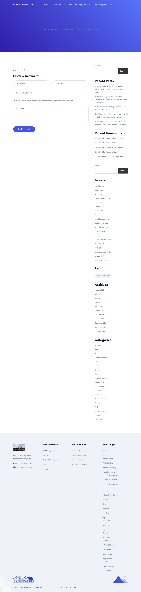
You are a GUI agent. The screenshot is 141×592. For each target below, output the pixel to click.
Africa (99, 190)
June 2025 (98, 298)
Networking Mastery (79, 455)
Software (46, 469)
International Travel (103, 276)
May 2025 (98, 302)
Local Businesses (102, 219)
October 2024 (100, 331)
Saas (44, 464)
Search (97, 65)
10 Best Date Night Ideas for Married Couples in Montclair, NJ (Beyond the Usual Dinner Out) (111, 99)
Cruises (99, 202)
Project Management (51, 460)
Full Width (107, 549)
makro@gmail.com (26, 463)
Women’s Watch (112, 152)
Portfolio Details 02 (111, 479)
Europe (100, 206)
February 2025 (100, 314)
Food (98, 215)
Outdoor (100, 235)
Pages (103, 488)
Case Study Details (111, 495)
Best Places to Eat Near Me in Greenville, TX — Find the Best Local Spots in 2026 (111, 115)
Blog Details (107, 558)
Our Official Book (58, 4)
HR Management (49, 451)
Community (76, 451)
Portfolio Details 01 (111, 475)
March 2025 (99, 310)
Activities (99, 186)
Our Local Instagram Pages (79, 4)
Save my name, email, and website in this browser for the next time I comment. (44, 100)
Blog (103, 530)
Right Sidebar (109, 545)
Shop (103, 517)
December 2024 (101, 323)
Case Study (107, 492)
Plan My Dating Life (79, 464)
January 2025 (100, 319)
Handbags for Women (114, 156)
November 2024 (101, 327)
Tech (98, 248)
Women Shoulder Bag (114, 138)
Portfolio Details (109, 472)
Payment (46, 455)
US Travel (101, 260)
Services (106, 499)
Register (106, 508)
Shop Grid (106, 520)
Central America (103, 198)
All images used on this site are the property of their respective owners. (70, 31)
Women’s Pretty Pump (114, 147)
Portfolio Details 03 (111, 484)
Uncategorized (103, 252)
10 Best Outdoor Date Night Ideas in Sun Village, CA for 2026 (110, 108)
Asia (99, 194)
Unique (99, 256)
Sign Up (114, 4)
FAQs (105, 504)
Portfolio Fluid (108, 463)
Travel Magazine (100, 4)
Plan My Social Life (79, 460)
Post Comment (24, 129)
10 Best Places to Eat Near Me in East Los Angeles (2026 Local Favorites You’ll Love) (110, 122)
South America (103, 239)
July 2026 (98, 294)
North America (102, 227)
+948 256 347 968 (26, 467)
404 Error (106, 513)
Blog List (106, 533)
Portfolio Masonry (109, 467)
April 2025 (98, 306)
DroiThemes (23, 587)
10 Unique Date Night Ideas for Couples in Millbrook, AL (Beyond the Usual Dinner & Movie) (110, 89)
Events (99, 211)
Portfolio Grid (108, 458)
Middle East (101, 223)
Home (46, 4)
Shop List (106, 525)
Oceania (100, 231)
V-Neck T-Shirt (111, 143)
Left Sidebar (108, 540)
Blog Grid (106, 537)
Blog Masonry (108, 554)
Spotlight (99, 243)
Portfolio (104, 455)
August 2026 (99, 290)
